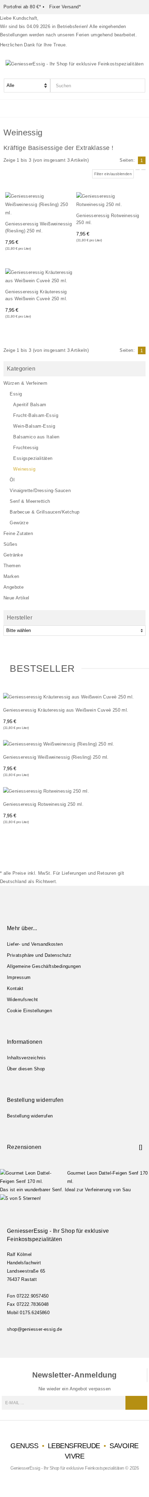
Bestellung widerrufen (30, 1116)
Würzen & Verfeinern (25, 383)
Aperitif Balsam (29, 404)
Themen (11, 565)
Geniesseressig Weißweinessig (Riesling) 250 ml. (38, 227)
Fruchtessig (25, 447)
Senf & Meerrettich (30, 501)
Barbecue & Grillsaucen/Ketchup (44, 512)
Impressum (19, 977)
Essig (16, 393)
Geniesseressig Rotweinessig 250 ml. (107, 219)
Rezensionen (24, 1147)
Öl (12, 479)
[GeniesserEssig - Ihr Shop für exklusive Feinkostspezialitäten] (74, 63)
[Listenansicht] (143, 169)
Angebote (13, 587)
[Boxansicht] (137, 169)
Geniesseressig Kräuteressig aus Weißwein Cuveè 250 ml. (36, 295)
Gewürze (19, 522)
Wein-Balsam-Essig (34, 426)
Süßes (10, 544)
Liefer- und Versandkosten (35, 944)
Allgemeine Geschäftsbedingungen (44, 966)
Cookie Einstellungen (29, 1010)
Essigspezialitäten (32, 458)
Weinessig (24, 469)
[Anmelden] (136, 1403)
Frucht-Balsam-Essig (35, 415)
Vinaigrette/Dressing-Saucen (40, 490)
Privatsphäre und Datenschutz (39, 955)
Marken (11, 576)
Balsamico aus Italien (36, 436)
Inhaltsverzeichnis (26, 1057)
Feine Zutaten (18, 533)
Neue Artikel (16, 597)
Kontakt (15, 988)
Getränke (13, 555)
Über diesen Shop (26, 1068)
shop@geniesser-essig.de (34, 1329)
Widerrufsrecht (22, 999)
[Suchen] (139, 85)
